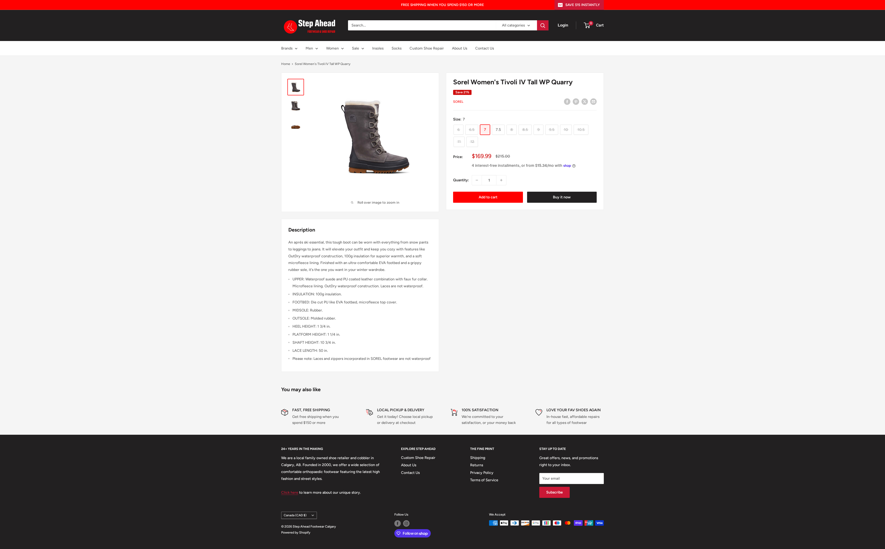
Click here (289, 492)
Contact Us (484, 48)
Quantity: (461, 180)
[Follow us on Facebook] (397, 523)
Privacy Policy (481, 472)
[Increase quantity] (501, 180)
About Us (459, 48)
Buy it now (562, 197)
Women (332, 48)
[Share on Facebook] (567, 101)
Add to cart (488, 197)
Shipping (477, 457)
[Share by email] (593, 101)
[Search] (543, 25)
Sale (355, 48)
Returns (476, 465)
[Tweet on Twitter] (584, 101)
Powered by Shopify (295, 532)
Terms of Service (484, 480)
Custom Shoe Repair (427, 48)
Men (309, 48)
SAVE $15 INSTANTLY (582, 5)
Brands (286, 48)
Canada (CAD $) (295, 515)
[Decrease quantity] (477, 180)
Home (285, 64)
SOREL (458, 102)
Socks (396, 48)
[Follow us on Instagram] (406, 523)
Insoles (378, 48)
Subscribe (554, 492)
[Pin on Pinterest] (576, 101)
